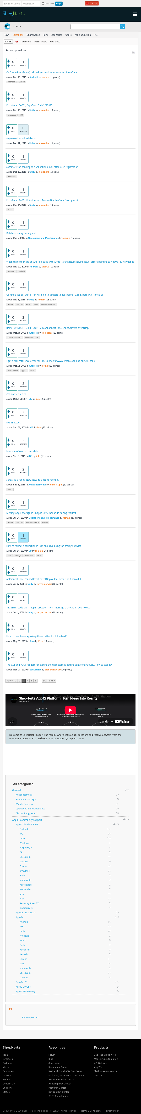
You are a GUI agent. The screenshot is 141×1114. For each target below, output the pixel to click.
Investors (8, 1059)
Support (7, 1088)
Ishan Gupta (56, 484)
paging (45, 522)
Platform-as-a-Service (105, 1071)
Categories (56, 34)
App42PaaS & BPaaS (26, 912)
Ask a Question (83, 34)
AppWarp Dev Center (59, 1083)
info (38, 399)
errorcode (12, 115)
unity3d (20, 304)
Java (32, 641)
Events (6, 1079)
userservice (13, 371)
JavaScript (35, 669)
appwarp (11, 82)
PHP (22, 898)
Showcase (54, 1063)
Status (6, 1092)
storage (18, 556)
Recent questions (30, 1017)
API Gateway (100, 1063)
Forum (17, 26)
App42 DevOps (23, 986)
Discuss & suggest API (26, 813)
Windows (24, 842)
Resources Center (57, 1067)
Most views (55, 41)
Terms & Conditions (91, 1111)
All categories (23, 784)
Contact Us (9, 1083)
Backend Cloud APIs (105, 1055)
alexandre (44, 110)
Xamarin (24, 861)
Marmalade (25, 880)
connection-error (48, 304)
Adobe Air (25, 949)
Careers (7, 1075)
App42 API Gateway (25, 991)
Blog (50, 1059)
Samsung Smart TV (29, 903)
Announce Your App (26, 799)
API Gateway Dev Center (61, 1079)
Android (33, 77)
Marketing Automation (106, 1059)
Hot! (16, 41)
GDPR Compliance (58, 1096)
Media (6, 1067)
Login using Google (92, 3)
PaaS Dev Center (57, 1088)
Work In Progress (24, 803)
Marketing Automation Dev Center (66, 1075)
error (28, 304)
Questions (18, 34)
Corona (23, 866)
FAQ (96, 34)
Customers (8, 1071)
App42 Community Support (27, 819)
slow (36, 304)
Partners (7, 1063)
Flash (22, 875)
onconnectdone (31, 337)
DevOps (98, 1075)
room (10, 489)
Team (5, 1055)
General (16, 790)
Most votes (26, 41)
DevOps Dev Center (58, 1092)
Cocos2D (24, 977)
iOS (30, 399)
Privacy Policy (112, 1111)
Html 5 (23, 940)
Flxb (40, 641)
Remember (49, 4)
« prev (10, 681)
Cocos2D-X (25, 856)
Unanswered (33, 34)
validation (11, 177)
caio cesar (46, 333)
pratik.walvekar (53, 669)
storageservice (32, 522)
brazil (10, 210)
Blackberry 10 (26, 907)
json (9, 556)
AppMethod (26, 884)
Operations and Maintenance (43, 238)
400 (21, 115)
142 (45, 681)
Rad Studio (25, 889)
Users (68, 34)
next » (52, 681)
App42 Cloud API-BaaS (27, 824)
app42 (10, 304)
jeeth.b (45, 77)
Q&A (6, 34)
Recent (8, 41)
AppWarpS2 (22, 982)
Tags (45, 34)
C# (30, 551)
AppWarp (20, 917)
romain (66, 238)
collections (29, 556)
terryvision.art (44, 584)
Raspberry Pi (26, 847)
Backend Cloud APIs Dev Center (65, 1071)
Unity (32, 110)
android (22, 82)
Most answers (40, 41)
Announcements (37, 484)
